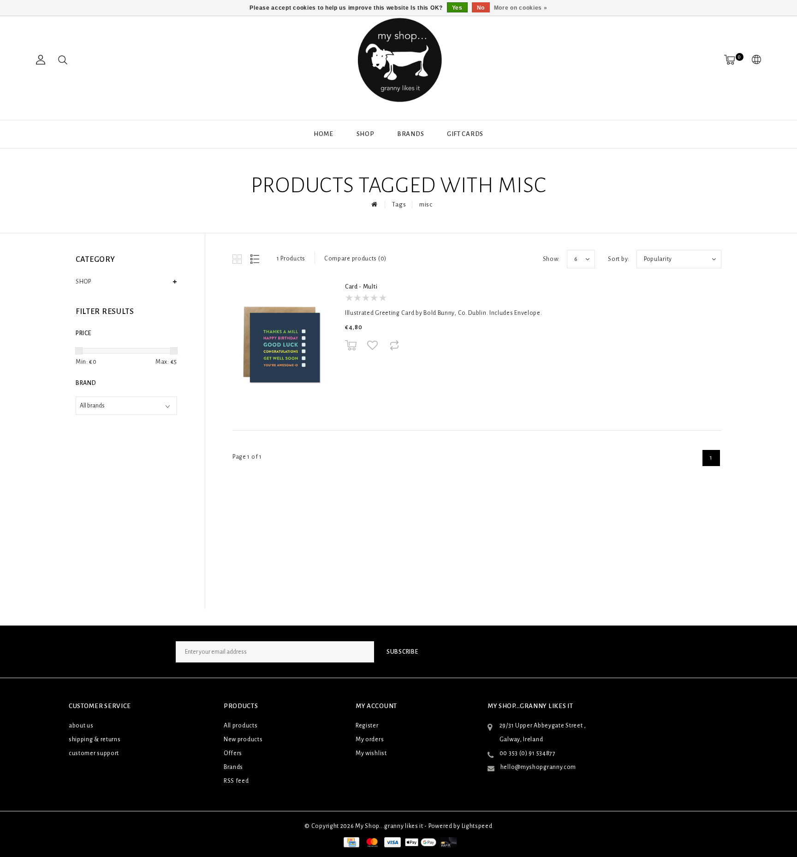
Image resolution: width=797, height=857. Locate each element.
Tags (399, 204)
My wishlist (371, 753)
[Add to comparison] (394, 345)
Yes (457, 8)
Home (323, 133)
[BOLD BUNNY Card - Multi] (281, 344)
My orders (370, 739)
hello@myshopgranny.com (538, 767)
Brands (410, 133)
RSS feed (236, 781)
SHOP (366, 133)
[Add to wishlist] (372, 345)
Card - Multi (361, 287)
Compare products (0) (355, 258)
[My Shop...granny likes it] (398, 60)
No (481, 8)
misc (426, 204)
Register (367, 725)
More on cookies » (520, 8)
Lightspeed (477, 826)
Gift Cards (465, 133)
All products (240, 725)
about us (81, 725)
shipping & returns (95, 739)
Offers (233, 753)
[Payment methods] (350, 842)
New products (243, 739)
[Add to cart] (351, 345)
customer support (94, 753)
